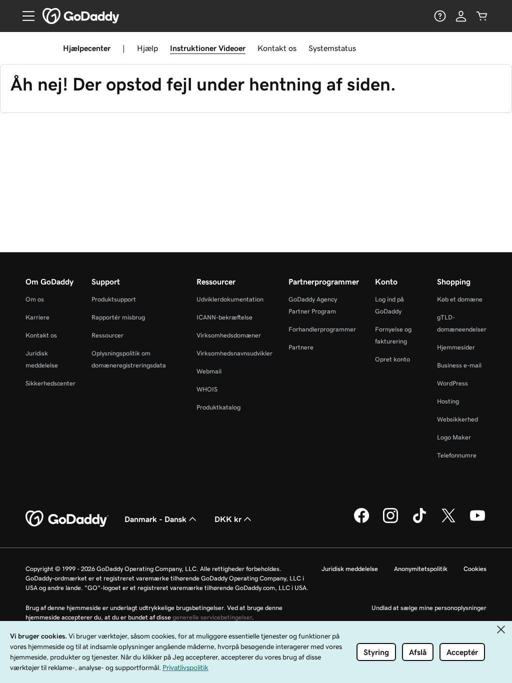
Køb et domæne (459, 299)
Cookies (475, 569)
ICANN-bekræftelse (224, 317)
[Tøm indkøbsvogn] (482, 16)
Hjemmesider (456, 347)
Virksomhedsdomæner (228, 335)
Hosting (448, 401)
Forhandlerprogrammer (322, 329)
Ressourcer (108, 335)
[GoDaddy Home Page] (67, 519)
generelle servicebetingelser (212, 617)
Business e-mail (459, 365)
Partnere (301, 347)
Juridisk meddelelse (350, 569)
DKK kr (228, 519)
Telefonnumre (456, 455)
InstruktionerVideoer (208, 48)
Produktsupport (114, 299)
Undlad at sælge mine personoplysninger (429, 607)
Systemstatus (332, 48)
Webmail (209, 371)
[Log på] (461, 16)
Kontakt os (277, 48)
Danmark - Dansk (155, 519)
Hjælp (147, 48)
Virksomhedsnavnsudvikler (234, 353)
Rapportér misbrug (118, 317)
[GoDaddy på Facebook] (361, 522)
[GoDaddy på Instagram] (391, 522)
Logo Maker (454, 437)
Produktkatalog (218, 407)
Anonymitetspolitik (421, 569)
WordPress (452, 383)
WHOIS (207, 389)
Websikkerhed (457, 419)
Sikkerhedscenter (51, 383)
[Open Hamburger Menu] (24, 16)
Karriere (38, 317)
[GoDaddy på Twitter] (449, 522)
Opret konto (392, 359)
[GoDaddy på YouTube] (477, 522)
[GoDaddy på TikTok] (419, 522)
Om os (35, 299)
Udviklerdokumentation (230, 299)
